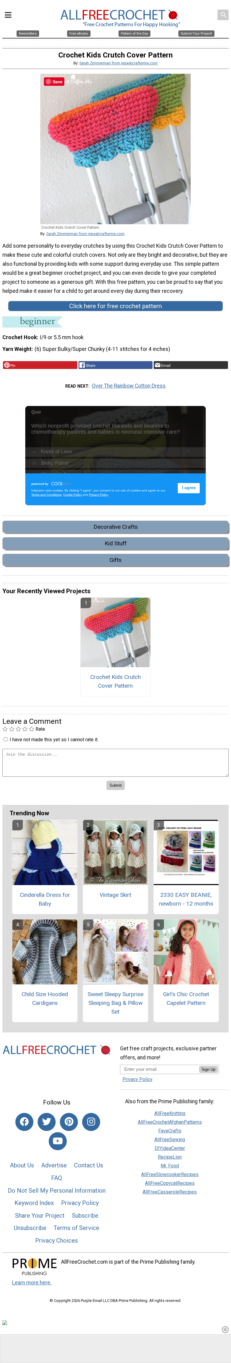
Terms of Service (76, 1227)
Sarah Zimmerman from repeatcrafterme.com (118, 63)
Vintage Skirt (115, 894)
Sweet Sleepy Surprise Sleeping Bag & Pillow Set (115, 1003)
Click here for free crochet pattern (115, 306)
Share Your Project (40, 1215)
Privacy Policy (80, 1203)
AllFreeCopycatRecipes (170, 1183)
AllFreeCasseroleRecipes (170, 1192)
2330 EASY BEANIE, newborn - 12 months (186, 899)
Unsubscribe (30, 1227)
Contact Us (88, 1165)
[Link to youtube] (58, 1141)
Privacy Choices (56, 1240)
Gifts (115, 559)
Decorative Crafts (116, 526)
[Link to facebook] (24, 1122)
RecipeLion (170, 1157)
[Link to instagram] (91, 1122)
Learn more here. (31, 1283)
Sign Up (208, 1069)
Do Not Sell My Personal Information (57, 1190)
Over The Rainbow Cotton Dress (129, 386)
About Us (22, 1165)
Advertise (54, 1165)
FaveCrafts (169, 1131)
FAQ (56, 1178)
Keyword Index (34, 1203)
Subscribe (85, 1215)
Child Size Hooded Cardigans (45, 998)
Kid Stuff (116, 543)
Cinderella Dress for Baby (45, 899)
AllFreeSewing (169, 1139)
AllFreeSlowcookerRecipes (170, 1174)
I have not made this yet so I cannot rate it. (54, 739)
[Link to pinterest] (69, 1122)
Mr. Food (170, 1166)
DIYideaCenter (170, 1148)
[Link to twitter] (47, 1122)
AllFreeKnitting (169, 1113)
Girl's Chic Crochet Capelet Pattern (186, 998)
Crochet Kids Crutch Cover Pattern (115, 681)
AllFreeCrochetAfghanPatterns (170, 1122)
